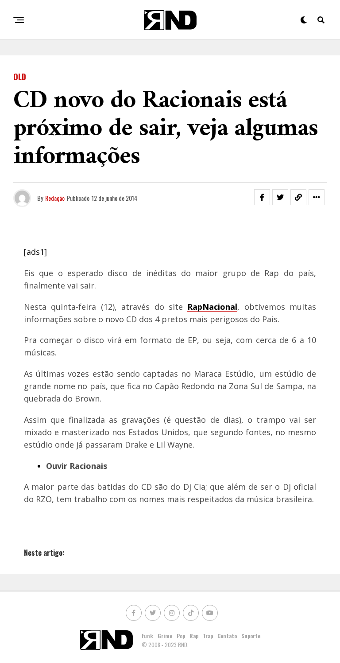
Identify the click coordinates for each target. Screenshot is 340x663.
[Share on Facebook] (262, 197)
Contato (227, 636)
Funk (147, 636)
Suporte (250, 636)
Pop (181, 636)
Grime (165, 636)
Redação (55, 198)
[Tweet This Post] (280, 197)
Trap (208, 636)
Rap (193, 636)
